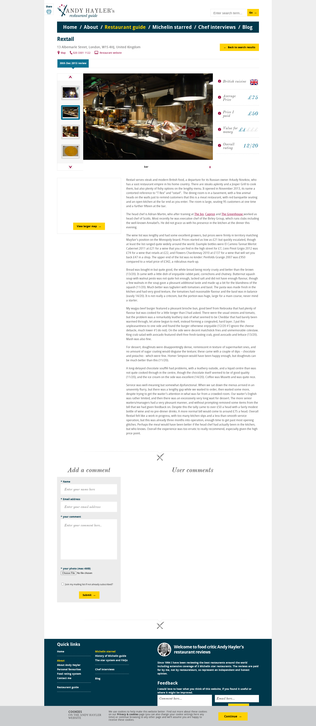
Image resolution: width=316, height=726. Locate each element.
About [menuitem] (91, 27)
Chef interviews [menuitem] (217, 27)
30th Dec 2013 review (73, 63)
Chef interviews (104, 669)
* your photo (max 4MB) (76, 568)
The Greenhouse (232, 214)
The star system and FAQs (111, 660)
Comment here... (170, 698)
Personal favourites (69, 669)
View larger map (87, 226)
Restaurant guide (68, 687)
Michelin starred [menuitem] (172, 27)
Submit (87, 595)
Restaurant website (111, 53)
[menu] (158, 24)
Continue (230, 716)
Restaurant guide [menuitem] (125, 27)
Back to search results (241, 47)
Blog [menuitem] (247, 27)
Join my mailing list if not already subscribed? (89, 584)
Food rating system (69, 674)
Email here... (226, 698)
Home (60, 652)
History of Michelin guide (110, 656)
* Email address (70, 499)
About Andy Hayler (68, 665)
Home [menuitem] (70, 27)
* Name (65, 482)
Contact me (64, 678)
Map (63, 53)
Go (251, 13)
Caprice (210, 214)
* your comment (71, 517)
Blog (97, 679)
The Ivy (199, 214)
